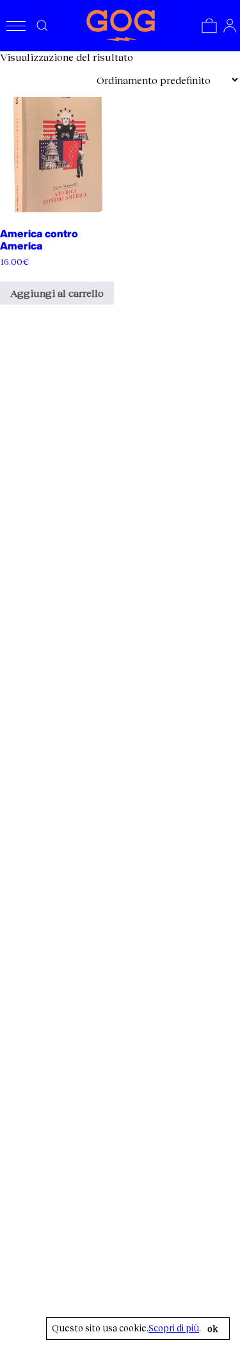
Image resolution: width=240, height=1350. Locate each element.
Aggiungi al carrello (57, 293)
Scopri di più (173, 1328)
